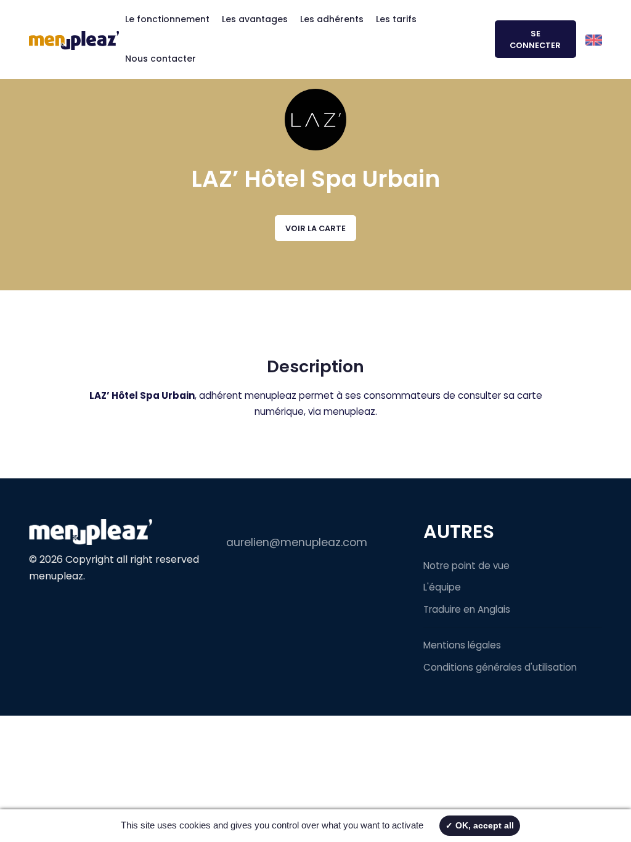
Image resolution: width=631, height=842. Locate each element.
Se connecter (535, 39)
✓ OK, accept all (480, 825)
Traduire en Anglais (466, 609)
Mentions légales (462, 645)
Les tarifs (396, 19)
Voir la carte (315, 228)
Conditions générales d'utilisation (500, 667)
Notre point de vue (466, 565)
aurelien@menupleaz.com (296, 542)
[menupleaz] (74, 39)
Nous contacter (160, 58)
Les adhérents (332, 19)
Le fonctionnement (167, 19)
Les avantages (255, 19)
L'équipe (442, 587)
